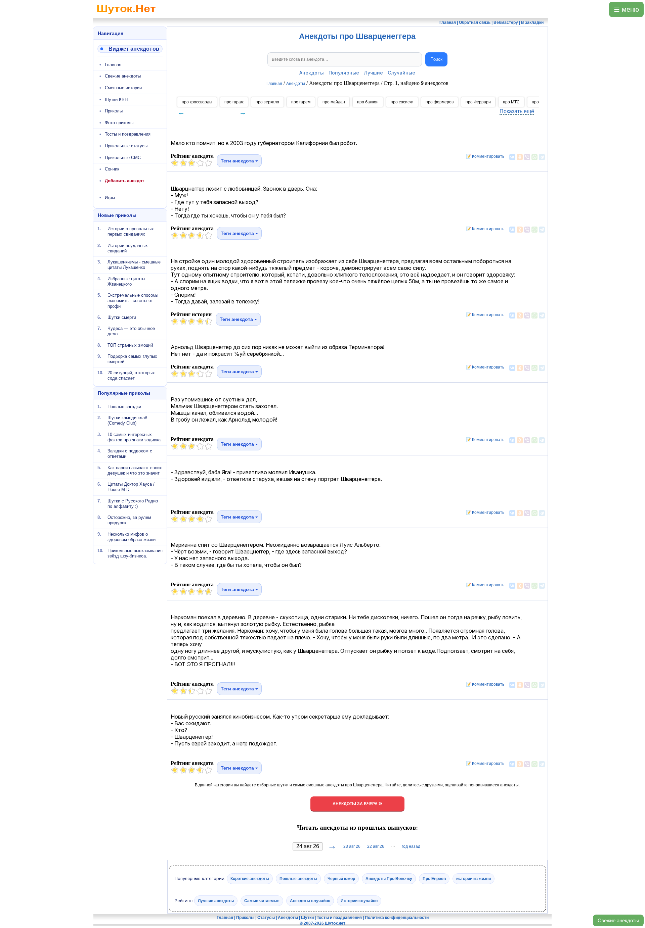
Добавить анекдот (124, 180)
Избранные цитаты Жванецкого (126, 281)
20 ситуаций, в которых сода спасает (131, 375)
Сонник (112, 169)
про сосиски (402, 102)
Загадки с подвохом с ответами (130, 453)
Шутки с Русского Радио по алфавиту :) (133, 503)
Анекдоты (311, 73)
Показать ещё (517, 111)
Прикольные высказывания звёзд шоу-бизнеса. (135, 553)
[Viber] (527, 157)
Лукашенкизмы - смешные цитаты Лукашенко (134, 264)
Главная (113, 64)
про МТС (511, 102)
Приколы (114, 110)
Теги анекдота (238, 160)
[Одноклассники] (520, 157)
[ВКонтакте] (512, 157)
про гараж (234, 102)
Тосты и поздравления (127, 134)
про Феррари (478, 102)
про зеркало (267, 102)
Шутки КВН (116, 99)
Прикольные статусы (126, 145)
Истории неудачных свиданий (128, 248)
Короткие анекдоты (249, 878)
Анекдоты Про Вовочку (389, 878)
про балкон (368, 102)
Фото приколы (119, 122)
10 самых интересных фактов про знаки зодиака (134, 437)
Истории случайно (359, 900)
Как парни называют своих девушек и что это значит (135, 470)
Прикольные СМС (123, 157)
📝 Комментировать (483, 156)
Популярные (344, 73)
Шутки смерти (122, 317)
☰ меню (626, 9)
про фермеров (440, 102)
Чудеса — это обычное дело (131, 331)
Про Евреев (434, 878)
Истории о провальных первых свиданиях (131, 231)
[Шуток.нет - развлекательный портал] (126, 15)
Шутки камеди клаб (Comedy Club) (127, 420)
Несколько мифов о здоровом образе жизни (132, 536)
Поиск (436, 59)
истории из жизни (473, 878)
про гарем (300, 102)
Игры (110, 197)
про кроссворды (197, 102)
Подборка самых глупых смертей (132, 359)
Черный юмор (341, 878)
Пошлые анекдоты (298, 878)
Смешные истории (123, 87)
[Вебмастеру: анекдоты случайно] (130, 49)
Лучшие (373, 73)
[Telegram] (542, 157)
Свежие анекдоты (618, 920)
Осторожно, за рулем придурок (129, 520)
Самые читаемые (262, 900)
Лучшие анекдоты (216, 900)
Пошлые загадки (124, 406)
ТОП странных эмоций (130, 344)
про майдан (333, 102)
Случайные (401, 73)
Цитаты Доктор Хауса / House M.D (131, 487)
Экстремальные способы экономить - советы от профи (133, 301)
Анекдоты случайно (310, 900)
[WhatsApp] (534, 157)
